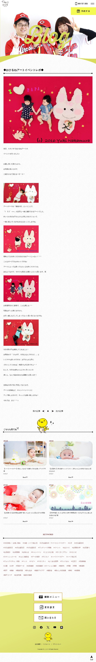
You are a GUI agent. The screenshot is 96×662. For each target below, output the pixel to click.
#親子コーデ (8, 575)
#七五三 (74, 561)
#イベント (57, 547)
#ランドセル (64, 561)
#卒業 (75, 566)
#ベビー (32, 561)
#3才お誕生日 (8, 547)
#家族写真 (19, 570)
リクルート (46, 644)
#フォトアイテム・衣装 (12, 561)
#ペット (24, 561)
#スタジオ (73, 552)
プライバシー (57, 644)
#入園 (5, 566)
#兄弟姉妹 (82, 561)
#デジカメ (45, 557)
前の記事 (36, 411)
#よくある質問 (53, 561)
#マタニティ (41, 561)
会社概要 (38, 644)
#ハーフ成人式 (71, 557)
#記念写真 (17, 575)
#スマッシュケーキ (10, 557)
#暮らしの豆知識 (60, 570)
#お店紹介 (7, 552)
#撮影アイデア (39, 570)
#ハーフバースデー (57, 557)
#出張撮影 (30, 566)
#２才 (70, 543)
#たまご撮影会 (24, 557)
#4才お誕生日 (19, 547)
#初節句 (61, 566)
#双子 (5, 570)
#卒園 (68, 566)
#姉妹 (12, 570)
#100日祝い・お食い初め (12, 543)
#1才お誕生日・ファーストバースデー (53, 543)
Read (24, 477)
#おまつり (66, 547)
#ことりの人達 (49, 552)
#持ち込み (28, 570)
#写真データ (20, 566)
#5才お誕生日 (31, 547)
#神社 (70, 570)
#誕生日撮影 (28, 575)
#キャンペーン (36, 552)
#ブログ (6, 473)
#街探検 (77, 570)
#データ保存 (35, 557)
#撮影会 (49, 570)
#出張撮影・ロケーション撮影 (46, 566)
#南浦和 (81, 566)
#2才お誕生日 (79, 543)
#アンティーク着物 (44, 547)
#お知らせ (25, 552)
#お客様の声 (76, 547)
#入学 (12, 566)
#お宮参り (86, 547)
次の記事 (59, 411)
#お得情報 (16, 552)
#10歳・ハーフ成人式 (30, 543)
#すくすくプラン (61, 552)
